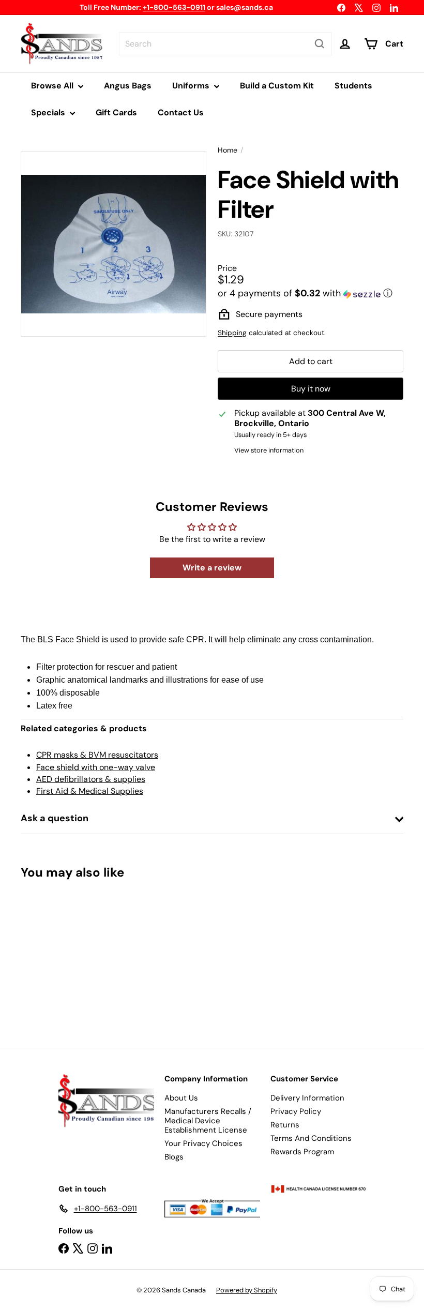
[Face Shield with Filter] (48, 956)
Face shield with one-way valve (95, 767)
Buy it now (310, 388)
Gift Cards (116, 112)
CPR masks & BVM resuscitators (97, 754)
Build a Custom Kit (277, 85)
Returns (284, 1125)
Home (227, 150)
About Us (181, 1098)
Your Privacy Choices (203, 1143)
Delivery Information (307, 1098)
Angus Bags (128, 85)
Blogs (174, 1157)
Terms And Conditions (311, 1138)
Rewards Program (302, 1152)
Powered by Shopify (246, 1290)
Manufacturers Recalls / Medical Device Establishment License (207, 1120)
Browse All (53, 85)
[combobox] (225, 43)
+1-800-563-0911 (174, 7)
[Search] (319, 43)
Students (353, 85)
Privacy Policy (295, 1111)
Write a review (212, 567)
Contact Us (181, 112)
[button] (310, 293)
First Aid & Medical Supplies (89, 791)
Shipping (232, 332)
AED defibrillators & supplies (90, 779)
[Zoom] (113, 244)
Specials (49, 112)
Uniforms (191, 85)
